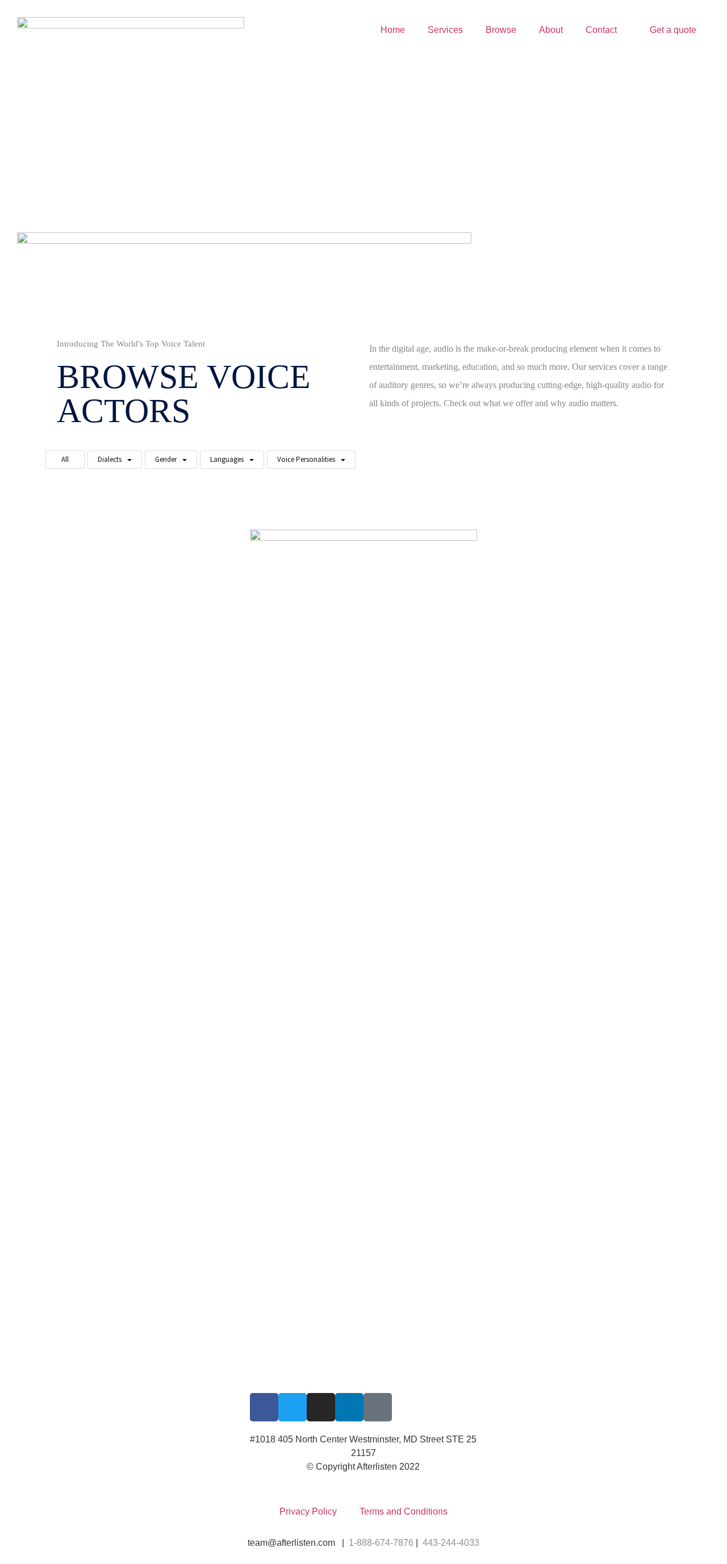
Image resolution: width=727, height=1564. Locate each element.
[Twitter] (292, 1407)
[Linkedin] (349, 1407)
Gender (166, 459)
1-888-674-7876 (381, 1543)
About (551, 30)
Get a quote (673, 30)
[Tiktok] (378, 1407)
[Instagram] (321, 1407)
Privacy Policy (308, 1511)
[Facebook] (264, 1407)
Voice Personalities (306, 459)
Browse (501, 30)
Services (445, 30)
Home (393, 30)
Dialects (110, 459)
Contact (601, 30)
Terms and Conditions (404, 1511)
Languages (227, 459)
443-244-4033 (451, 1543)
